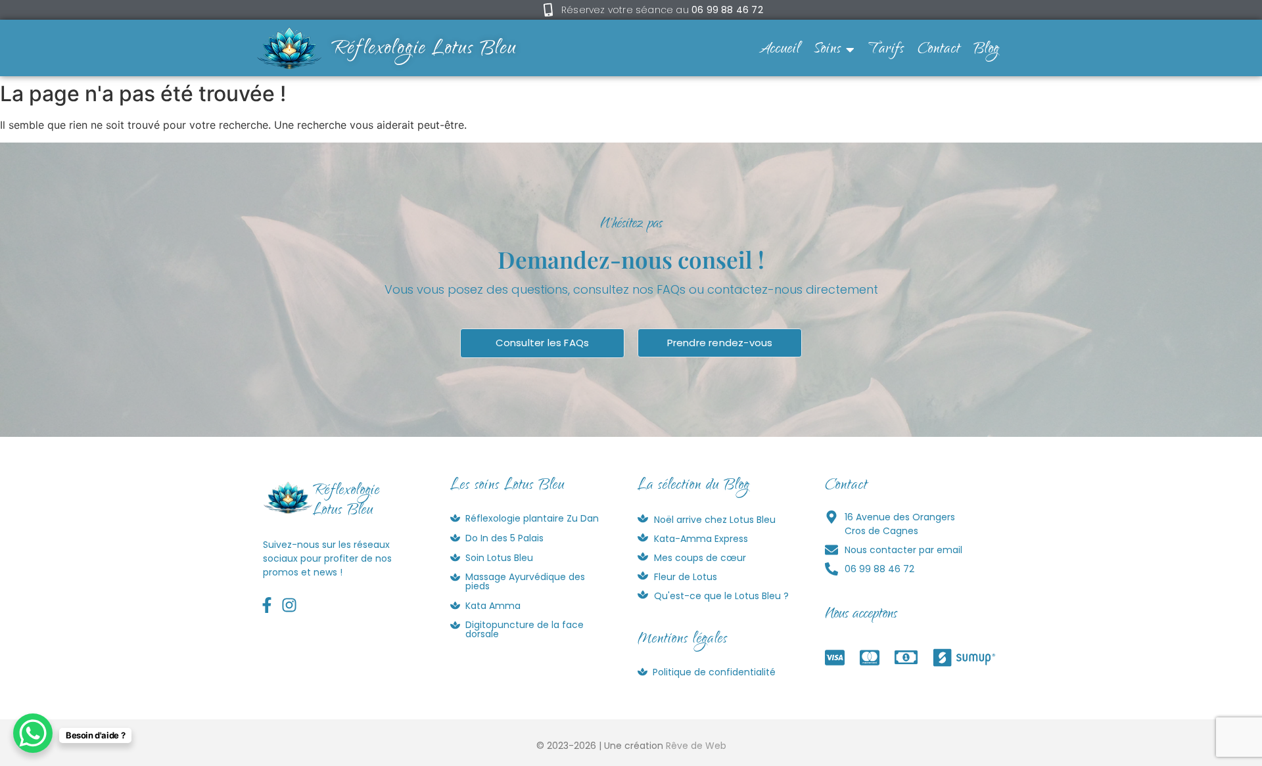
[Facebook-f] (267, 605)
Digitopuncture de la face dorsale (524, 629)
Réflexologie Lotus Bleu (424, 50)
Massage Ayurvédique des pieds (525, 581)
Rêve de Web (696, 745)
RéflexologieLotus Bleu (346, 501)
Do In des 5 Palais (504, 538)
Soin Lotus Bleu (499, 557)
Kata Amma (493, 605)
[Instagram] (289, 605)
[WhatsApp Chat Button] (33, 733)
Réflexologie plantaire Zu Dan (532, 518)
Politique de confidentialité (714, 672)
